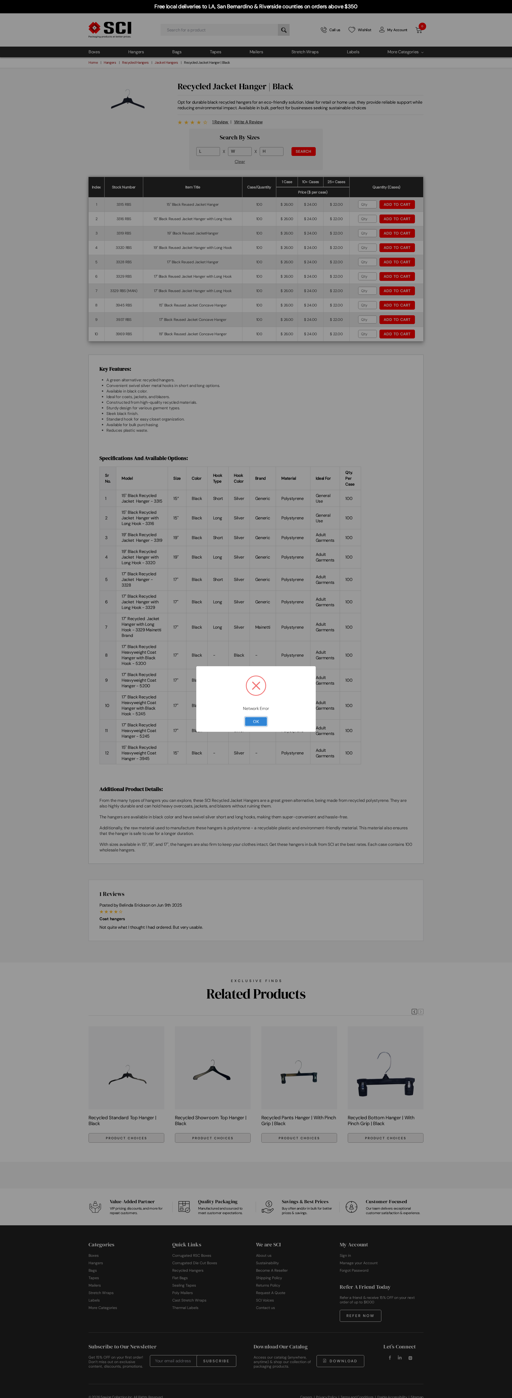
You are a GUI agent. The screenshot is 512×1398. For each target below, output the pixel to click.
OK (256, 721)
